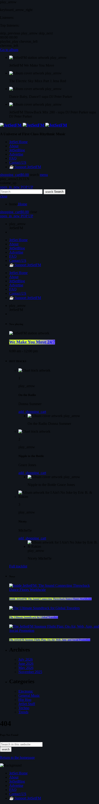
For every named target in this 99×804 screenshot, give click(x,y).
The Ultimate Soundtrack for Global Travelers (33, 617)
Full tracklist (18, 566)
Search (54, 191)
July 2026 (25, 659)
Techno (23, 708)
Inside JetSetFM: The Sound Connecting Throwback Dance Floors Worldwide (50, 599)
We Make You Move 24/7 (32, 342)
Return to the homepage (17, 757)
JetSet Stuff (26, 704)
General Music (29, 695)
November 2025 (30, 672)
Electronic (25, 691)
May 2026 (25, 668)
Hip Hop (24, 700)
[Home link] (33, 125)
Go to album (9, 50)
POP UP (16, 187)
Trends (23, 712)
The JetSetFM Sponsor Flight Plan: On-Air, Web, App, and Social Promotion (49, 639)
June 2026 (25, 664)
